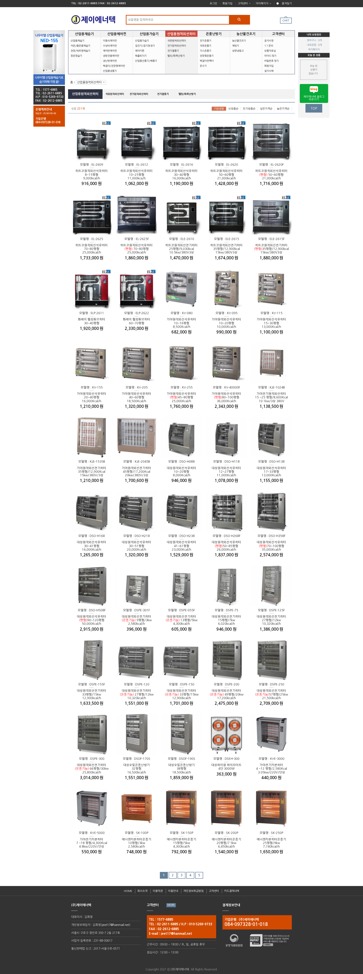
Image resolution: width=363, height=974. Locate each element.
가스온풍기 (205, 51)
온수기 (203, 66)
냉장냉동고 (238, 51)
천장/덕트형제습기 (80, 51)
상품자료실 (270, 51)
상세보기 (81, 165)
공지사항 (269, 40)
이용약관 (158, 891)
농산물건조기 (239, 40)
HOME (128, 891)
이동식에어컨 (110, 40)
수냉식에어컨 (110, 46)
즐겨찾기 (287, 3)
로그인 (213, 3)
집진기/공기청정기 (145, 46)
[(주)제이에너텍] (93, 18)
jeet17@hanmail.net (115, 924)
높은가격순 (283, 108)
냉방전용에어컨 (111, 56)
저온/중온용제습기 (80, 46)
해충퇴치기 (141, 56)
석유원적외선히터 (176, 40)
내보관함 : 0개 (314, 45)
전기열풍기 (173, 51)
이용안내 (173, 891)
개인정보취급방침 (193, 891)
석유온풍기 (205, 46)
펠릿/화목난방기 (176, 56)
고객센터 (243, 3)
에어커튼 (139, 51)
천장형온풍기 (207, 56)
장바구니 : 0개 (314, 40)
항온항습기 (76, 56)
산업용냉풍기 (110, 71)
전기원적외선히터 (176, 46)
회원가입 (227, 3)
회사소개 (142, 891)
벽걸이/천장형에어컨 (114, 66)
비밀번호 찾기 (271, 61)
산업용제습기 (77, 40)
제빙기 (235, 46)
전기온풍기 (205, 40)
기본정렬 (219, 108)
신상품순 (233, 108)
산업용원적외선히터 (89, 82)
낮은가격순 (266, 108)
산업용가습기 (142, 40)
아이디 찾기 (270, 56)
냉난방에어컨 (110, 61)
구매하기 (101, 165)
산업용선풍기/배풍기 (146, 61)
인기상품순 (249, 108)
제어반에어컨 (110, 51)
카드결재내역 (231, 891)
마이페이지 (262, 3)
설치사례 (269, 71)
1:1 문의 (268, 46)
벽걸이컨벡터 (207, 61)
